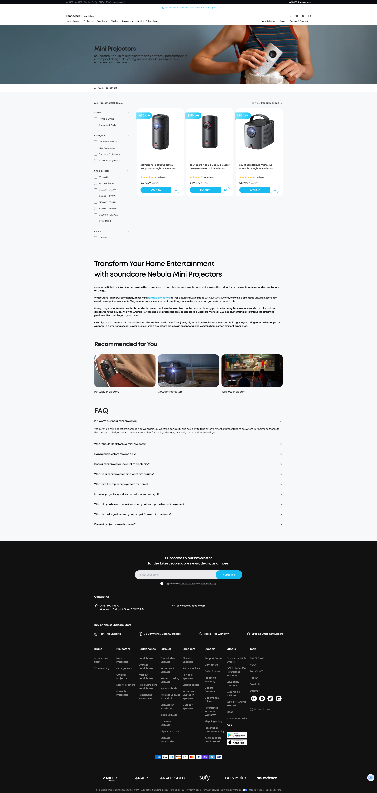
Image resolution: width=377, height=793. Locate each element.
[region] (188, 433)
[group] (160, 183)
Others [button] (231, 649)
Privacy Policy (208, 583)
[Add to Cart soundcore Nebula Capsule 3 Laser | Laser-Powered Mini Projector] (225, 190)
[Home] (81, 16)
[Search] (290, 16)
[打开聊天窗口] (370, 777)
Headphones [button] (147, 649)
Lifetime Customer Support (267, 633)
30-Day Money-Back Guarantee (162, 633)
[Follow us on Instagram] (254, 698)
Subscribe (229, 574)
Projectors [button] (123, 649)
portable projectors (158, 297)
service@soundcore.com (191, 605)
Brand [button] (98, 649)
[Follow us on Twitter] (270, 698)
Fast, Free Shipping (110, 633)
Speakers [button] (189, 649)
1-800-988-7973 (113, 605)
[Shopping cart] (296, 16)
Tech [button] (253, 649)
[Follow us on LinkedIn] (279, 698)
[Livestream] (309, 16)
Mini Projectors (108, 87)
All (95, 87)
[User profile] (303, 16)
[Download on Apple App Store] (237, 742)
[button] (104, 119)
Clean (119, 103)
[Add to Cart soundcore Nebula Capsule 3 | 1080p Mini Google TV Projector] (175, 190)
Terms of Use (187, 583)
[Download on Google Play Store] (237, 735)
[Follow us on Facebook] (262, 698)
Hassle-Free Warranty (216, 633)
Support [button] (210, 649)
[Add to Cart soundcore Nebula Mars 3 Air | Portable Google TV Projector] (274, 190)
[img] (158, 757)
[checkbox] (95, 118)
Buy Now (156, 189)
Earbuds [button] (166, 649)
